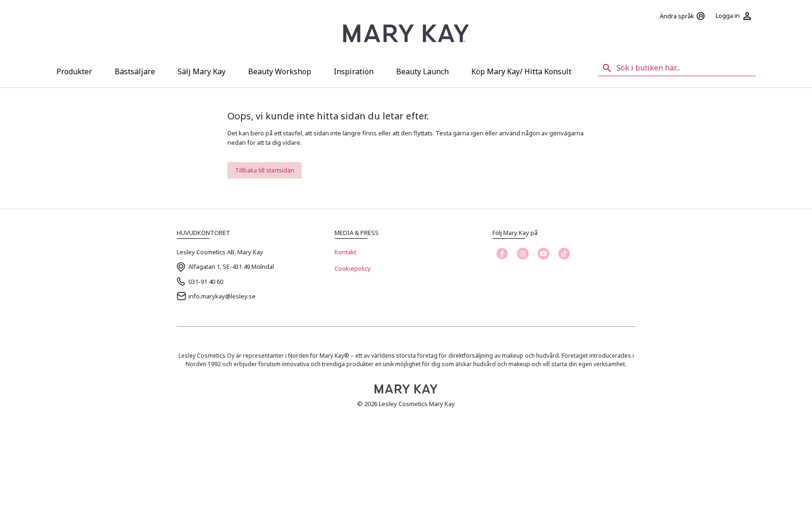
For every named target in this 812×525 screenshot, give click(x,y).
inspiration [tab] (354, 71)
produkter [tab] (74, 71)
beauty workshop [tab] (279, 71)
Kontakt (345, 252)
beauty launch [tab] (422, 71)
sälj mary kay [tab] (202, 71)
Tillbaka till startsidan (264, 170)
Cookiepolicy (353, 268)
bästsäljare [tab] (135, 71)
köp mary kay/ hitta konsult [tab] (521, 71)
